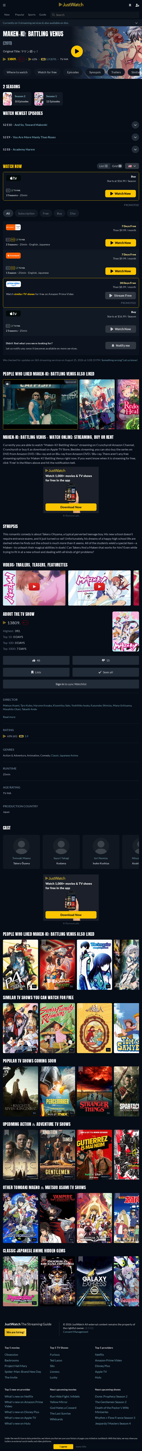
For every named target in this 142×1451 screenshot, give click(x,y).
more (43, 421)
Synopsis (95, 72)
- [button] (25, 124)
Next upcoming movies (63, 1389)
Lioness (55, 1371)
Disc (73, 213)
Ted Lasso (56, 1360)
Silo (52, 1366)
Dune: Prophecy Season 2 (111, 1396)
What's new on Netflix (19, 1396)
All (8, 213)
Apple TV (101, 1371)
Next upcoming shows (108, 1389)
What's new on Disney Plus (22, 1412)
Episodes (73, 72)
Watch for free (47, 72)
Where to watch (17, 72)
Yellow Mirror (58, 1402)
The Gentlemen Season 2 (110, 1402)
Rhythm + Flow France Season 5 (115, 1417)
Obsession (11, 1354)
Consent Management (75, 1331)
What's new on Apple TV (20, 1417)
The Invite (11, 1377)
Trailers (116, 72)
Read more (9, 716)
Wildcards (56, 1419)
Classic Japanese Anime (64, 755)
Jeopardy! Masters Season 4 (113, 1423)
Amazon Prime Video (108, 1360)
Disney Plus (102, 1366)
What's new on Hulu (18, 1423)
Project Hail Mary (16, 1366)
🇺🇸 (130, 166)
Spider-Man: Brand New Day (23, 1371)
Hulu (98, 1377)
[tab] (71, 125)
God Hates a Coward (63, 1407)
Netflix (99, 1354)
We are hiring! (15, 1332)
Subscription (26, 213)
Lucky (53, 1377)
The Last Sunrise (60, 1413)
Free (46, 213)
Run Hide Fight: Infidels (65, 1396)
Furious (55, 1354)
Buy (59, 213)
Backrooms (12, 1360)
